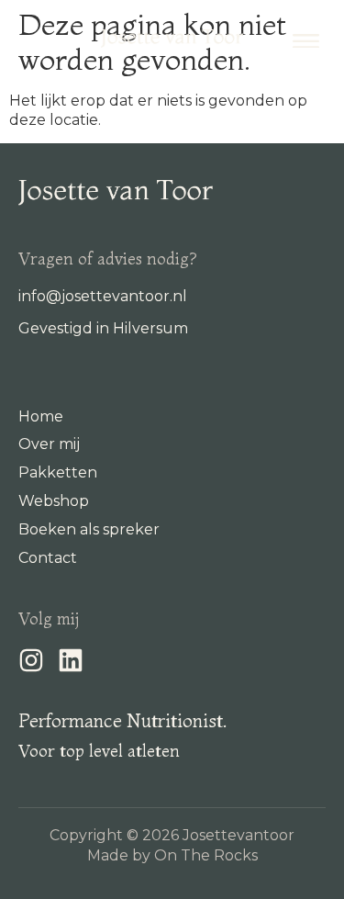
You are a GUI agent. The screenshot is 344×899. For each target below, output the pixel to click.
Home (40, 416)
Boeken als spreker (89, 529)
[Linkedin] (70, 660)
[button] (306, 38)
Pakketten (57, 472)
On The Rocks (206, 855)
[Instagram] (31, 660)
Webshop (53, 501)
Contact (47, 558)
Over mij (49, 444)
